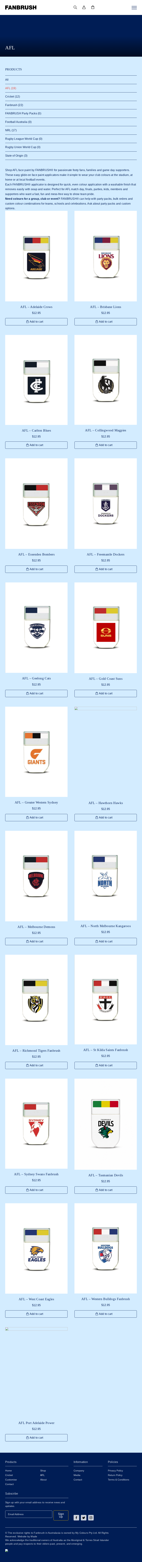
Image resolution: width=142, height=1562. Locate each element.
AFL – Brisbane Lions (105, 307)
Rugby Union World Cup (20, 147)
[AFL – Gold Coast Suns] (105, 627)
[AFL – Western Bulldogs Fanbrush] (105, 1248)
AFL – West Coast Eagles (36, 1299)
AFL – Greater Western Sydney (36, 802)
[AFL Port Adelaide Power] (36, 1372)
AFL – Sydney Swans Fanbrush (36, 1174)
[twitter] (83, 1517)
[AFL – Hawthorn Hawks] (105, 752)
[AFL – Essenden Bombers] (36, 503)
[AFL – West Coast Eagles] (36, 1248)
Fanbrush (11, 105)
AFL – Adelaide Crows (36, 307)
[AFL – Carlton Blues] (36, 380)
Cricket (9, 96)
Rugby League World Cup (21, 138)
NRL (8, 130)
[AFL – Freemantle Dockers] (105, 503)
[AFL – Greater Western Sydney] (36, 752)
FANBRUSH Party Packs (21, 113)
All (7, 79)
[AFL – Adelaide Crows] (36, 256)
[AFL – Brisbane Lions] (105, 256)
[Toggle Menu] (134, 7)
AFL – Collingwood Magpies (105, 430)
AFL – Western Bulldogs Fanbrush (105, 1299)
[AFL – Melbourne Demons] (36, 876)
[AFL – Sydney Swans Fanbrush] (36, 1124)
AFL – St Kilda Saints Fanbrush (105, 1050)
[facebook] (76, 1517)
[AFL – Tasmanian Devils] (105, 1124)
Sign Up (61, 1515)
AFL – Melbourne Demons (36, 927)
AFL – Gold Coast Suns (105, 678)
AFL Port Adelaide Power (36, 1423)
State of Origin (14, 155)
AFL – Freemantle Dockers (105, 554)
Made (34, 1536)
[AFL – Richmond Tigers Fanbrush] (36, 1000)
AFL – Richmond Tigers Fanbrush (36, 1050)
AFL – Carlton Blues (36, 430)
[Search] (75, 7)
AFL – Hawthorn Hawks (105, 803)
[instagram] (91, 1517)
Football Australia (16, 121)
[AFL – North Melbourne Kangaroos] (105, 875)
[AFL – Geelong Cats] (36, 627)
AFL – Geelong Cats (36, 678)
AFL (7, 88)
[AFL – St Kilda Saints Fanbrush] (105, 999)
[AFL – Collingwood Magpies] (105, 380)
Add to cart (36, 321)
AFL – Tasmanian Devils (105, 1175)
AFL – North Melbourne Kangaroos (106, 926)
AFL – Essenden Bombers (36, 554)
